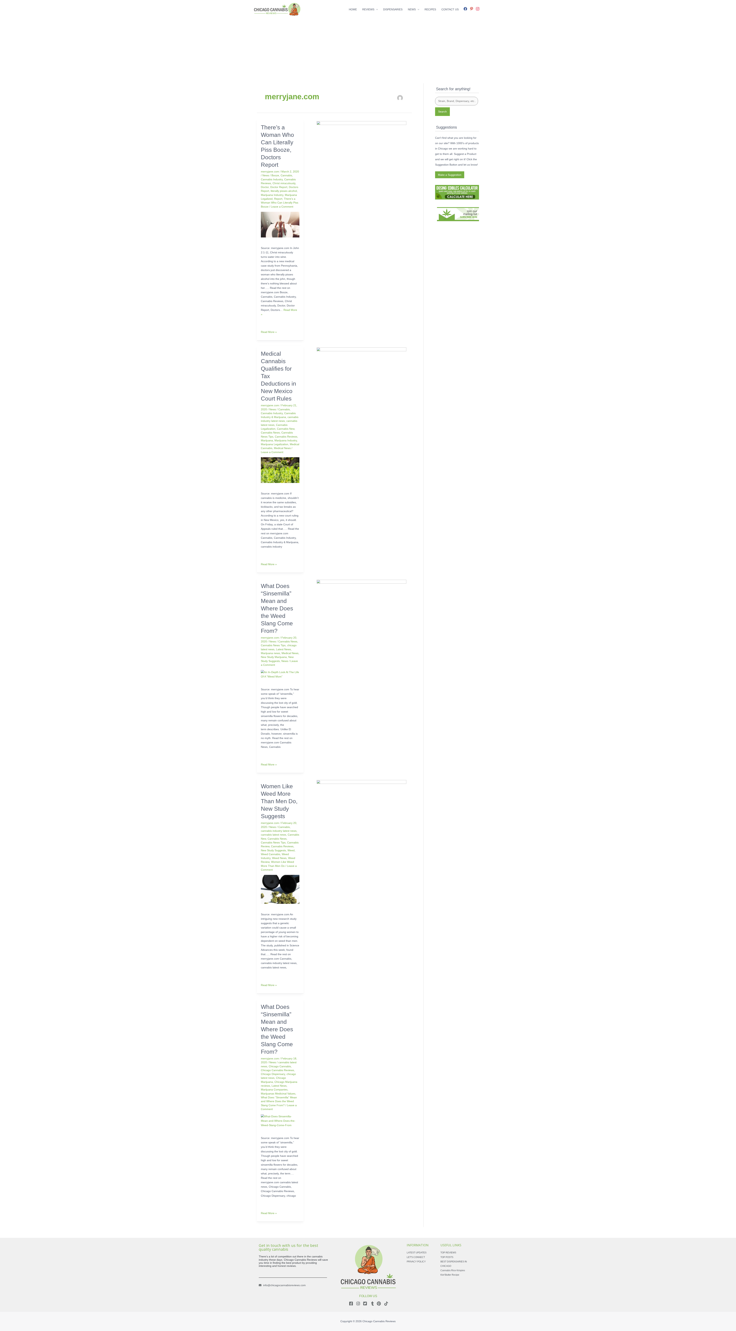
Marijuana (267, 440)
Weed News (279, 858)
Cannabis (286, 175)
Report (278, 198)
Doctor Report (278, 187)
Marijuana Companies (274, 1089)
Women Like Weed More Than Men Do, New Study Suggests (279, 801)
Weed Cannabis (270, 854)
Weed (291, 850)
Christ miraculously (284, 183)
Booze (275, 175)
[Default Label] (471, 8)
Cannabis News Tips (273, 645)
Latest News (283, 649)
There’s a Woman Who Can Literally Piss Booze (279, 202)
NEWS (412, 9)
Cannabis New (285, 428)
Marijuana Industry (272, 194)
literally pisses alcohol (284, 190)
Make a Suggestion (449, 174)
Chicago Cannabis (280, 1066)
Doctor (265, 187)
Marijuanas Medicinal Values (278, 1093)
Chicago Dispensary (273, 1074)
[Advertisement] (368, 45)
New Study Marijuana (274, 657)
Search (442, 111)
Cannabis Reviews (286, 436)
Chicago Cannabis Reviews (277, 1070)
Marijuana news (270, 653)
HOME (353, 9)
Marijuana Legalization (274, 444)
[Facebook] (465, 8)
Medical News (282, 448)
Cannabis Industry (272, 179)
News (265, 175)
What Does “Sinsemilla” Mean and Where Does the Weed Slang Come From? (277, 608)
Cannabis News (270, 432)
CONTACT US (450, 9)
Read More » (269, 331)
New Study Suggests (273, 850)
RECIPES (430, 9)
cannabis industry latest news (279, 830)
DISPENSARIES (392, 9)
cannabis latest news (273, 834)
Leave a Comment (282, 206)
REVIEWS (368, 9)
